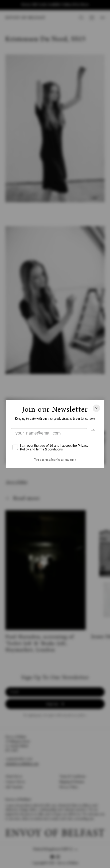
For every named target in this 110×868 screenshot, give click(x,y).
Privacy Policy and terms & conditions (54, 447)
